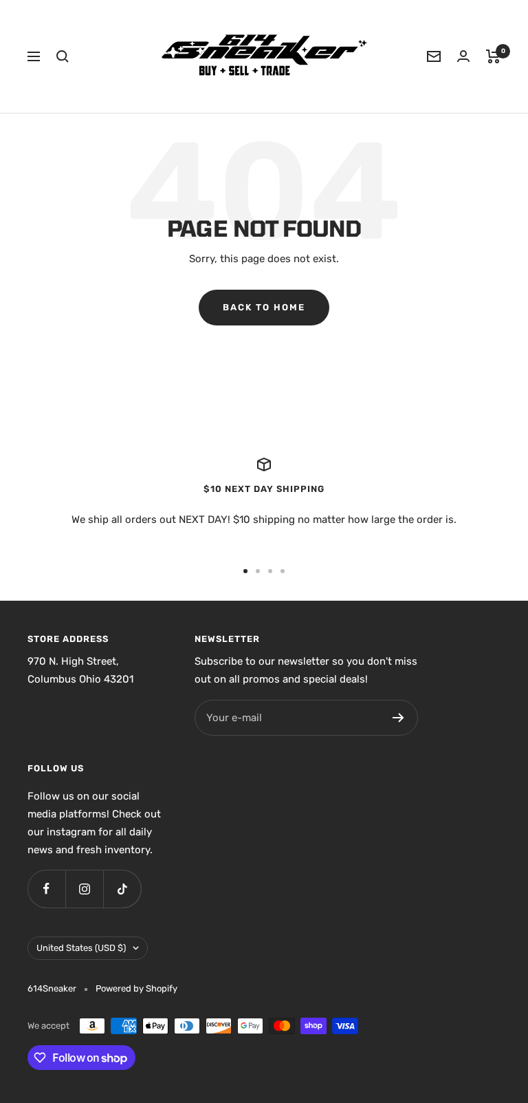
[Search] (62, 56)
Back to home (264, 307)
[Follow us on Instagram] (84, 889)
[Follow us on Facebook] (46, 889)
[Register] (398, 717)
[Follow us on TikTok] (122, 889)
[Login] (463, 56)
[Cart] (493, 56)
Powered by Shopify (136, 988)
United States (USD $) (81, 948)
